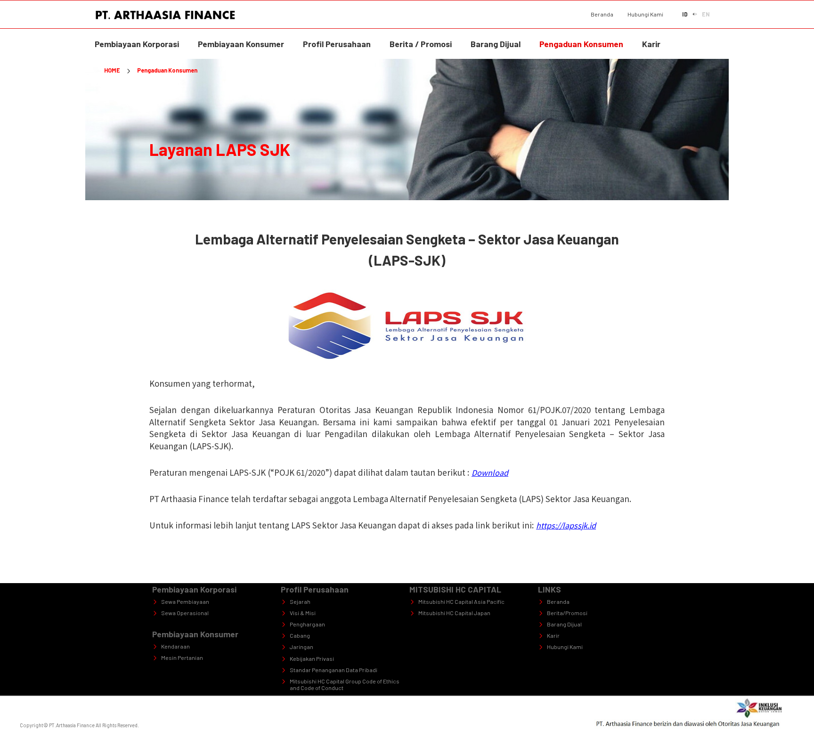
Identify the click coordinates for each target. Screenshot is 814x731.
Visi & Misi (303, 612)
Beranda (602, 14)
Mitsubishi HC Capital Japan (454, 612)
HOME (112, 70)
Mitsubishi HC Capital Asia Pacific (461, 601)
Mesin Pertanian (182, 657)
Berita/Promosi (567, 612)
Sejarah (300, 601)
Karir (553, 635)
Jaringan (301, 646)
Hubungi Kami (645, 14)
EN (706, 14)
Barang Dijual (564, 624)
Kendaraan (175, 646)
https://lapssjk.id (566, 525)
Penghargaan (307, 624)
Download (490, 472)
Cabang (300, 635)
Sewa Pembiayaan (185, 601)
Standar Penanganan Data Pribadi (333, 669)
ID (685, 14)
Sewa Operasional (185, 612)
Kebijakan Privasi (312, 658)
